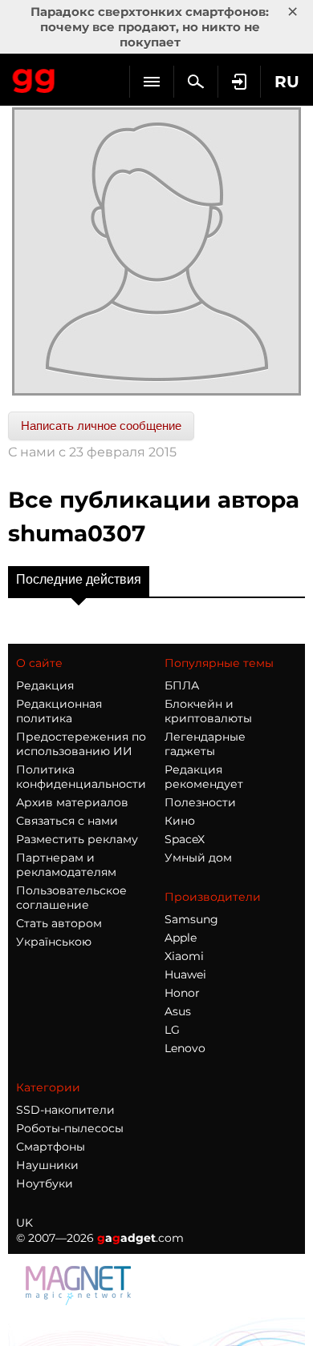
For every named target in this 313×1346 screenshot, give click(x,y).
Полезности (200, 802)
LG (172, 1030)
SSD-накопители (65, 1110)
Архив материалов (72, 802)
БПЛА (182, 685)
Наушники (47, 1165)
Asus (178, 1011)
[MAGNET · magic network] (80, 1284)
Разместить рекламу (77, 839)
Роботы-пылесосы (70, 1128)
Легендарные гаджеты (205, 743)
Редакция (45, 685)
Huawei (185, 974)
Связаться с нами (67, 821)
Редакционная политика (59, 711)
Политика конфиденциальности (81, 776)
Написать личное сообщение (101, 425)
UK (24, 1222)
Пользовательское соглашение (71, 897)
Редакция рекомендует (204, 776)
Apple (181, 937)
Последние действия (78, 579)
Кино (180, 821)
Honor (182, 993)
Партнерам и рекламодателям (66, 864)
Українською (53, 941)
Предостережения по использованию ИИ (81, 743)
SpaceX (185, 839)
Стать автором (59, 923)
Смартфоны (50, 1146)
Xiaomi (184, 956)
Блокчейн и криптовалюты (208, 711)
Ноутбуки (44, 1183)
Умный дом (198, 857)
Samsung (191, 919)
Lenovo (185, 1048)
